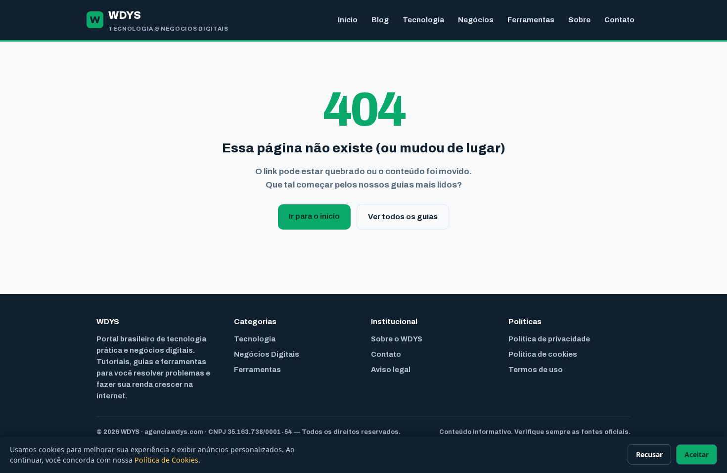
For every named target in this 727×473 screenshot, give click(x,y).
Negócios (476, 20)
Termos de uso (535, 370)
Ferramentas (530, 20)
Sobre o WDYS (396, 339)
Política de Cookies (166, 460)
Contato (619, 20)
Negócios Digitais (266, 354)
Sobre (579, 20)
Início (348, 20)
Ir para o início (314, 216)
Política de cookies (542, 354)
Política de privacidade (549, 339)
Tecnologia (423, 20)
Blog (380, 20)
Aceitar (696, 454)
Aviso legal (390, 370)
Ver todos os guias (403, 217)
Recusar (649, 454)
